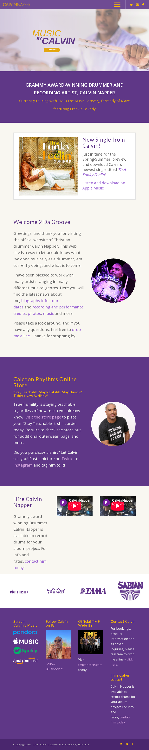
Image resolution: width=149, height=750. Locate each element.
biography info (35, 300)
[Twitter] (131, 5)
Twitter (68, 458)
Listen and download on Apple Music (103, 185)
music (48, 313)
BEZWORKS (83, 744)
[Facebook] (143, 5)
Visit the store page (43, 417)
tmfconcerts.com (90, 665)
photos (34, 313)
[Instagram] (137, 5)
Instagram (23, 465)
